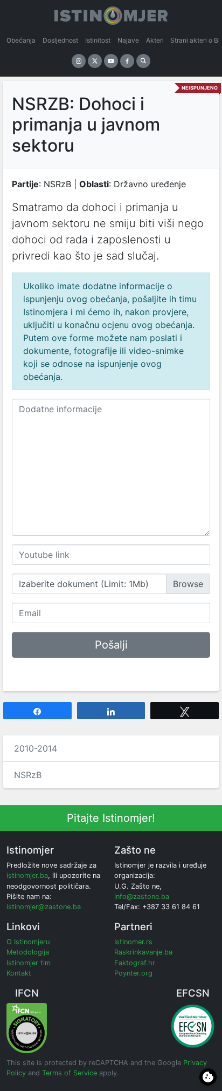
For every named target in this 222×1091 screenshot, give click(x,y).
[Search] (143, 61)
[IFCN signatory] (26, 1028)
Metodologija (27, 952)
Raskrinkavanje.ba (143, 952)
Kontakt (18, 973)
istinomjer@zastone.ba (43, 907)
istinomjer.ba (27, 875)
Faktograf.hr (134, 963)
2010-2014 (35, 748)
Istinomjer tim (28, 963)
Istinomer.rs (133, 942)
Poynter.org (133, 973)
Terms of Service (69, 1073)
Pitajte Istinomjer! (111, 818)
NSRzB (27, 774)
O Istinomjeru (28, 942)
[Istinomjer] (111, 13)
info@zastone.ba (141, 896)
